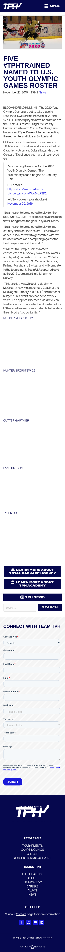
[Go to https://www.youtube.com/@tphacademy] (35, 922)
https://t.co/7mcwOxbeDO (25, 189)
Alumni (33, 890)
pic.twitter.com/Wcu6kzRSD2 (27, 193)
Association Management (32, 858)
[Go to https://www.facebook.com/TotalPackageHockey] (21, 922)
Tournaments (32, 846)
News (42, 92)
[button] (50, 607)
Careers (32, 886)
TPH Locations (32, 874)
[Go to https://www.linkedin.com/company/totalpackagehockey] (41, 922)
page (30, 914)
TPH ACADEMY (32, 882)
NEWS (32, 894)
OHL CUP (32, 854)
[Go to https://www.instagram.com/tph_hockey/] (28, 922)
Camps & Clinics (32, 850)
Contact (21, 914)
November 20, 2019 (20, 203)
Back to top (44, 938)
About (32, 878)
